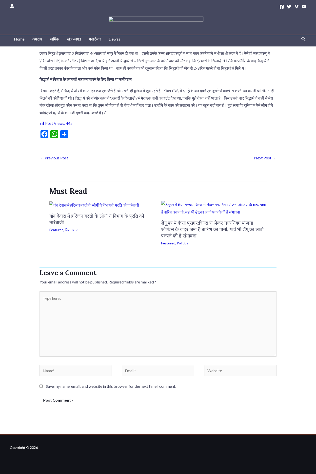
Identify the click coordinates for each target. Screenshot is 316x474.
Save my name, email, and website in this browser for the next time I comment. (111, 386)
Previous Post (54, 157)
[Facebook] (281, 6)
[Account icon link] (12, 6)
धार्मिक (54, 39)
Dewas (114, 39)
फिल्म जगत (71, 230)
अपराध (37, 39)
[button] (303, 39)
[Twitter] (289, 6)
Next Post (265, 157)
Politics (182, 243)
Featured (56, 230)
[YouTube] (304, 6)
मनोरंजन (95, 39)
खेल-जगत (74, 39)
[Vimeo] (296, 6)
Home (19, 39)
